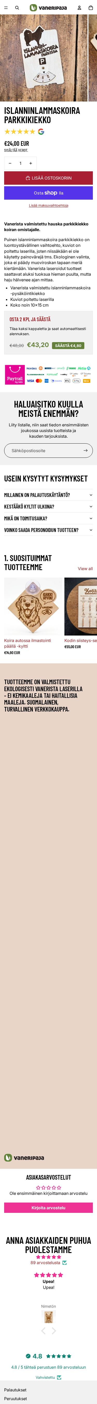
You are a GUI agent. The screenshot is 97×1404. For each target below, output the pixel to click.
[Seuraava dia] (87, 616)
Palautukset (15, 1389)
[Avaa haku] (17, 7)
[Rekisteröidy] (86, 450)
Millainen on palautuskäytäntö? (37, 495)
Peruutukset (15, 1398)
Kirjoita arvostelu (48, 1207)
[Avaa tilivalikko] (79, 7)
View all (85, 568)
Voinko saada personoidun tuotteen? (41, 530)
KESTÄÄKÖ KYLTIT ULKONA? (29, 506)
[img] (48, 1257)
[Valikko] (6, 8)
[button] (44, 1330)
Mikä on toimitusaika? (25, 518)
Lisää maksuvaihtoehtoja (48, 205)
